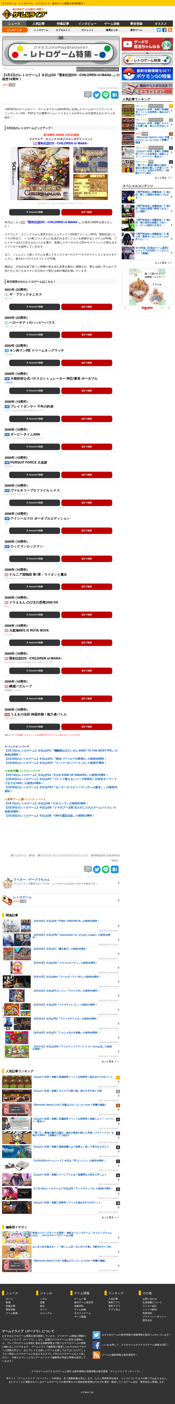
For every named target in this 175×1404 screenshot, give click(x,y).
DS (33, 855)
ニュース (14, 23)
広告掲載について (152, 1302)
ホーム (9, 1298)
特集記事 (63, 23)
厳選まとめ (112, 29)
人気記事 (38, 23)
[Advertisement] (61, 836)
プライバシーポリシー (154, 1316)
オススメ (161, 23)
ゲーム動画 (12, 1313)
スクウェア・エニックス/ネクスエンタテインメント (64, 855)
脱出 (42, 1305)
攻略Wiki (78, 1305)
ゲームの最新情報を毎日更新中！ (120, 1354)
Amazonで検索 (35, 212)
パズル (43, 1298)
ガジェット (87, 29)
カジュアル (46, 1313)
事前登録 (136, 23)
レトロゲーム (41, 29)
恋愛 (42, 1302)
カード (43, 1309)
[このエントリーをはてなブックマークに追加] (115, 97)
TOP (5, 68)
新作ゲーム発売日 (83, 1302)
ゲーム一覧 (80, 1298)
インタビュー (87, 23)
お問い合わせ (150, 1298)
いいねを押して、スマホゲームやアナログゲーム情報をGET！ (135, 1344)
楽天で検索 (87, 212)
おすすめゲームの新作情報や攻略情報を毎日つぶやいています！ (136, 1334)
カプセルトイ (63, 29)
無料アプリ (114, 1302)
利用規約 (147, 1313)
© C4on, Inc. (87, 1392)
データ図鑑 (80, 1316)
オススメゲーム (82, 1313)
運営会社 (147, 1320)
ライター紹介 (150, 1305)
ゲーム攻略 (112, 23)
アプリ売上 (114, 1309)
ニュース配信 (150, 1309)
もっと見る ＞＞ (110, 1061)
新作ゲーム (136, 29)
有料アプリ (114, 1305)
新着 (8, 1302)
